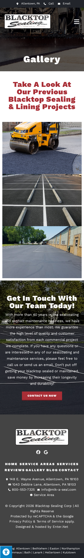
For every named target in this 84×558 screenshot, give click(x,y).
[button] (42, 396)
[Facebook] (38, 452)
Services (68, 464)
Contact (69, 470)
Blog (52, 470)
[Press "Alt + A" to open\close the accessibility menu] (6, 552)
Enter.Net (60, 527)
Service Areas (37, 464)
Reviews (15, 470)
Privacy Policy (20, 521)
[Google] (46, 452)
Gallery (36, 470)
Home (11, 464)
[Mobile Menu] (77, 21)
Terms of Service (50, 521)
